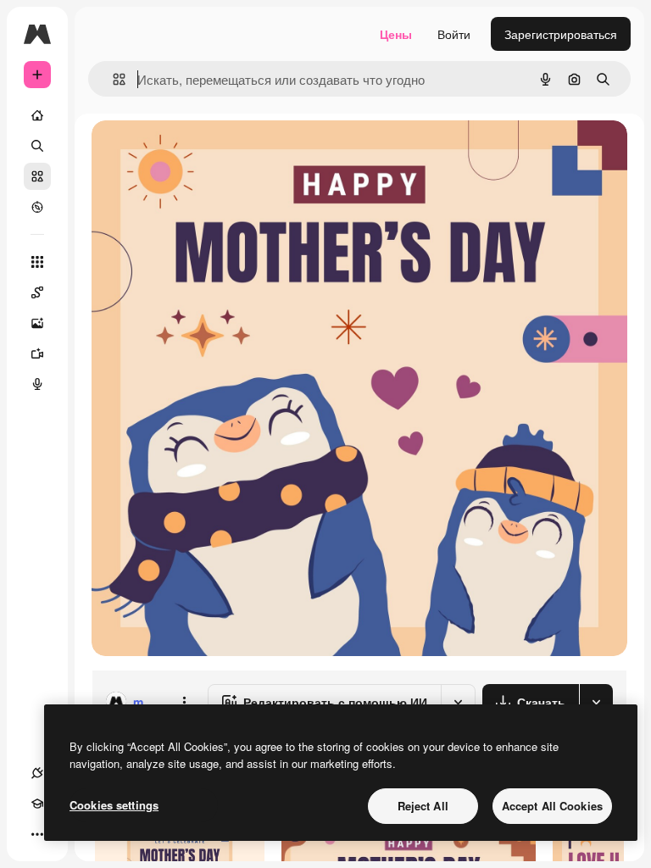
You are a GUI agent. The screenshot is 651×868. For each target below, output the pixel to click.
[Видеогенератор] (37, 353)
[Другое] (37, 834)
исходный (205, 152)
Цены (396, 33)
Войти (453, 33)
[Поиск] (37, 145)
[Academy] (37, 803)
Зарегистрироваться (560, 33)
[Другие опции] (184, 702)
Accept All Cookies (552, 806)
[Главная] (37, 115)
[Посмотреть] (37, 206)
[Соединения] (37, 773)
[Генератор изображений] (37, 323)
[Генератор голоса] (37, 384)
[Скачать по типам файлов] (596, 702)
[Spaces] (37, 292)
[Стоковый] (37, 176)
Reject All (423, 806)
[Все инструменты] (37, 261)
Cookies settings (114, 805)
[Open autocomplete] (112, 79)
